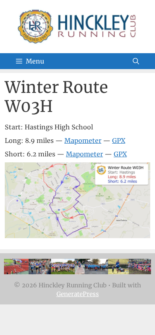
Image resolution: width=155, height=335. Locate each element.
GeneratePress (77, 294)
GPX (118, 140)
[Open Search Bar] (135, 61)
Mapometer (82, 140)
